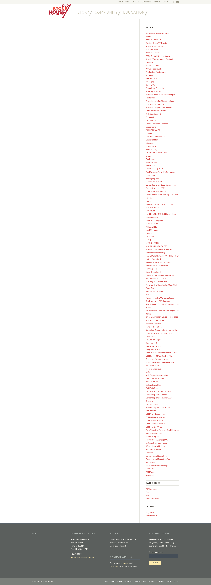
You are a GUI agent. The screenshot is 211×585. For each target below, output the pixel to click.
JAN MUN (150, 210)
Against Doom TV (153, 39)
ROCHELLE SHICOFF (155, 320)
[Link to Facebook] (174, 2)
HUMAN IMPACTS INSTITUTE (159, 204)
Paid (147, 495)
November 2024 (153, 515)
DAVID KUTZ (152, 120)
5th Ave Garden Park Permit (157, 33)
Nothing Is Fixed (152, 269)
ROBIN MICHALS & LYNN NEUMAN (162, 317)
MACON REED (152, 243)
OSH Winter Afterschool (156, 417)
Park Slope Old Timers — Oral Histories (162, 430)
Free (147, 492)
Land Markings (152, 230)
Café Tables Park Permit (156, 110)
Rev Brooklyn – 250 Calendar (158, 301)
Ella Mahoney (151, 149)
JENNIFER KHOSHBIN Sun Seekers (161, 214)
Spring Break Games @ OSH (157, 440)
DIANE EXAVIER (153, 130)
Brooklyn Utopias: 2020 (156, 104)
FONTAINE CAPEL (154, 181)
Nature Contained (153, 259)
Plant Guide (150, 288)
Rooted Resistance (153, 323)
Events (148, 156)
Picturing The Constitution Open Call (161, 285)
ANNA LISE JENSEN (154, 65)
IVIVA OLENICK (153, 207)
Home (148, 201)
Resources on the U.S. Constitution (160, 298)
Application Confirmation (156, 72)
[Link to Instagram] (177, 2)
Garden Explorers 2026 (155, 188)
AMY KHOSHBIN (153, 52)
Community (150, 117)
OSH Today (150, 472)
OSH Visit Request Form (156, 414)
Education (150, 143)
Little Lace (150, 236)
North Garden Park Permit (157, 265)
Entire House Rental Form (156, 152)
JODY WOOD (152, 223)
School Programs (153, 436)
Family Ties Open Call (155, 168)
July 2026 (150, 512)
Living (148, 239)
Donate (149, 133)
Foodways (150, 468)
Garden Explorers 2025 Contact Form (161, 185)
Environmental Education (156, 456)
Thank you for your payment (157, 359)
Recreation (150, 462)
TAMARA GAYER (153, 346)
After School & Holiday (155, 446)
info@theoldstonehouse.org (82, 557)
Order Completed (153, 272)
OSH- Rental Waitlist (154, 427)
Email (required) (156, 552)
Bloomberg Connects (155, 88)
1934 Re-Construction (155, 378)
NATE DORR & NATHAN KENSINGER (162, 256)
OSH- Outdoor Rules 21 (156, 423)
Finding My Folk (152, 178)
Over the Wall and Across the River (160, 275)
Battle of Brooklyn (153, 449)
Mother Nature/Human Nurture (159, 249)
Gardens (149, 452)
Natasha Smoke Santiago (156, 252)
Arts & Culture (152, 381)
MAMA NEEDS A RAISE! (156, 246)
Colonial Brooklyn (153, 385)
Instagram (125, 563)
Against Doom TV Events (156, 43)
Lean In (149, 233)
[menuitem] (120, 2)
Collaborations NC (154, 114)
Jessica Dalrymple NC (155, 220)
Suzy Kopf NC (152, 343)
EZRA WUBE (151, 162)
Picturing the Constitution (156, 281)
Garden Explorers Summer (157, 394)
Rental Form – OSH (154, 433)
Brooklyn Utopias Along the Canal (160, 101)
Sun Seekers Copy (153, 339)
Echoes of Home (152, 140)
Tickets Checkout (153, 369)
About (148, 36)
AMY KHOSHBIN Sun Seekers (158, 56)
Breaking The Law (153, 91)
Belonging (150, 81)
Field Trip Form (152, 388)
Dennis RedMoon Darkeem (157, 123)
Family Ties (150, 165)
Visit (148, 372)
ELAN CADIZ (151, 146)
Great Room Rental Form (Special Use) (162, 194)
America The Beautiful (155, 46)
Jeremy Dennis (152, 217)
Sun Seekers (151, 336)
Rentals (149, 294)
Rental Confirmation (154, 291)
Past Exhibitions (152, 498)
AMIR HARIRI (152, 49)
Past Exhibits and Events (156, 278)
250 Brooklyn (151, 489)
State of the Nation (154, 327)
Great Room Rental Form (156, 191)
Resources (150, 475)
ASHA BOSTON (153, 78)
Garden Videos (152, 404)
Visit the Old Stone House (156, 443)
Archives (149, 75)
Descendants (151, 127)
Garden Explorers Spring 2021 (158, 391)
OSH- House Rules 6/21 (156, 420)
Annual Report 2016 (154, 69)
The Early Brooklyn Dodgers (157, 465)
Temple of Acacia (153, 349)
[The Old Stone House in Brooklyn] (52, 11)
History (149, 198)
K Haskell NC (151, 227)
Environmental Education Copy (158, 459)
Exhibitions (150, 159)
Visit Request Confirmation (157, 375)
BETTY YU (150, 85)
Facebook (114, 566)
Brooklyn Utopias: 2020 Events (159, 107)
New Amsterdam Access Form (158, 262)
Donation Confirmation (155, 136)
